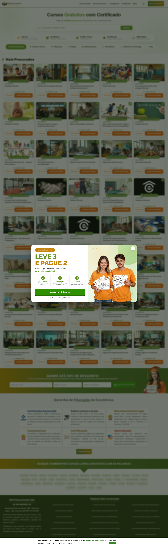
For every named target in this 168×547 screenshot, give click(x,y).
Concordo (112, 543)
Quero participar (58, 292)
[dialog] (84, 273)
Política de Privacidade (95, 541)
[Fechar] (133, 248)
